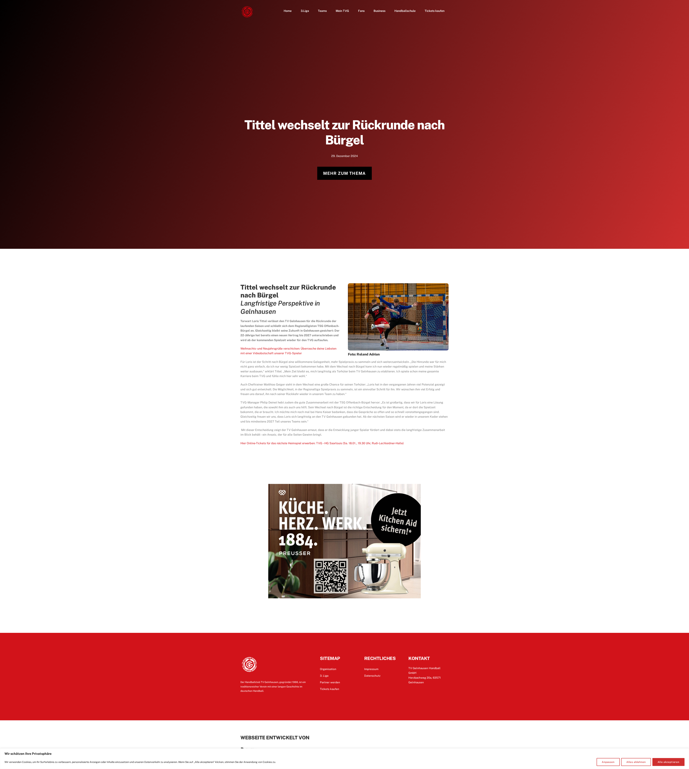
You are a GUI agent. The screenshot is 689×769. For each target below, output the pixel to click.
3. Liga (324, 675)
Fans (361, 11)
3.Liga (305, 11)
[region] (344, 758)
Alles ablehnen (636, 762)
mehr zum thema (344, 173)
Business (379, 11)
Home (288, 11)
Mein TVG (342, 11)
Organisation (328, 669)
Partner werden (330, 682)
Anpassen (608, 762)
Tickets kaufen (434, 11)
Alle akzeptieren (668, 762)
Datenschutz (372, 675)
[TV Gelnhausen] (247, 16)
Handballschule (405, 11)
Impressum (371, 669)
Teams (322, 11)
